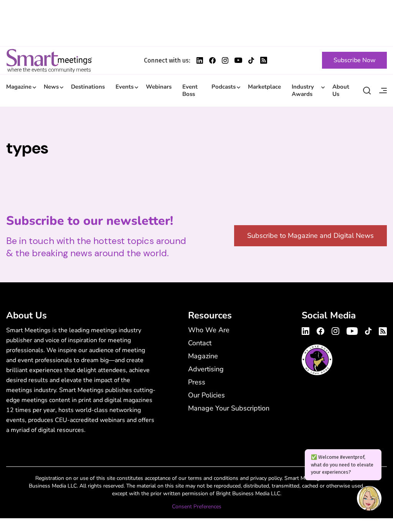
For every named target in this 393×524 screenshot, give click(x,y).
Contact (199, 343)
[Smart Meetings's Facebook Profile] (212, 60)
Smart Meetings (49, 60)
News (51, 87)
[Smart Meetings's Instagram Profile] (225, 60)
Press (196, 382)
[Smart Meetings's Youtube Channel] (352, 329)
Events (125, 87)
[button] (369, 499)
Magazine (18, 87)
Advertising (206, 369)
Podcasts (223, 87)
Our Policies (206, 395)
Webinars (159, 87)
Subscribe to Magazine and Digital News (310, 235)
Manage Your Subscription (228, 408)
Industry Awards (303, 90)
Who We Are (209, 330)
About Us (340, 90)
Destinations (88, 87)
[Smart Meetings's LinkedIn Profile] (199, 60)
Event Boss (190, 90)
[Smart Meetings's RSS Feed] (263, 60)
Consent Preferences (196, 506)
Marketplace (264, 87)
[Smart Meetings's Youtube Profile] (238, 60)
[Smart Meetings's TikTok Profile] (251, 60)
